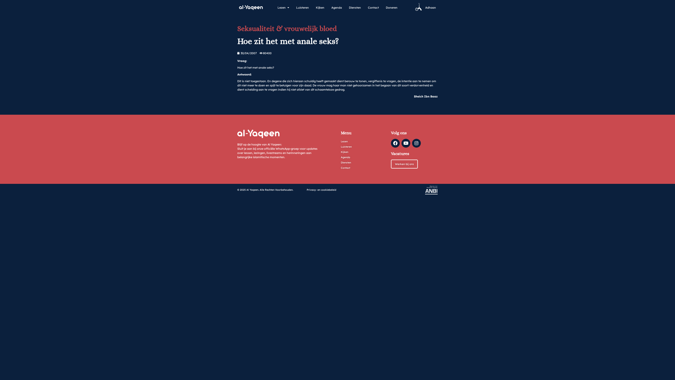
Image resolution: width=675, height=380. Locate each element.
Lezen (282, 7)
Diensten (355, 7)
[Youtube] (405, 143)
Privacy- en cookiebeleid (321, 189)
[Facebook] (395, 143)
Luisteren (302, 7)
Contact (373, 7)
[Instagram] (416, 143)
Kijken (320, 7)
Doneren (391, 7)
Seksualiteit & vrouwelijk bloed (287, 29)
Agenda (336, 7)
